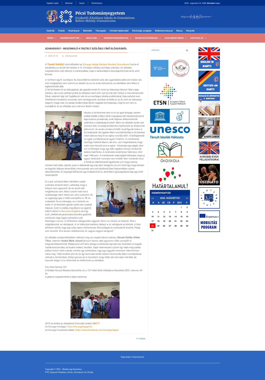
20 (170, 221)
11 (158, 216)
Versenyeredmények (116, 38)
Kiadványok (73, 31)
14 (176, 216)
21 (176, 221)
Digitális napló (53, 3)
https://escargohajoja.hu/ (80, 326)
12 (164, 216)
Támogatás (101, 31)
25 (158, 225)
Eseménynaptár (69, 38)
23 (187, 221)
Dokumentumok (174, 38)
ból (70, 211)
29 (181, 225)
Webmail (69, 3)
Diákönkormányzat (164, 31)
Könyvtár (190, 31)
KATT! (96, 323)
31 (153, 230)
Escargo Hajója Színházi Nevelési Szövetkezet (106, 64)
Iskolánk (91, 38)
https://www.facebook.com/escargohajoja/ (97, 330)
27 (170, 225)
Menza (179, 31)
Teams (82, 3)
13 (170, 216)
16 (187, 216)
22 (181, 221)
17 (153, 221)
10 (153, 216)
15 (181, 216)
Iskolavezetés (71, 56)
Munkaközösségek (146, 38)
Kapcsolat (197, 38)
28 (176, 225)
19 (164, 221)
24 (153, 225)
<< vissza (140, 338)
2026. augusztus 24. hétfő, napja (202, 3)
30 (187, 225)
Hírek (50, 38)
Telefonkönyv (96, 3)
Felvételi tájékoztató (119, 31)
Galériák (50, 31)
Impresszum (138, 357)
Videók (61, 31)
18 (158, 221)
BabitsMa (87, 31)
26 (164, 225)
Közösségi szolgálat (141, 31)
